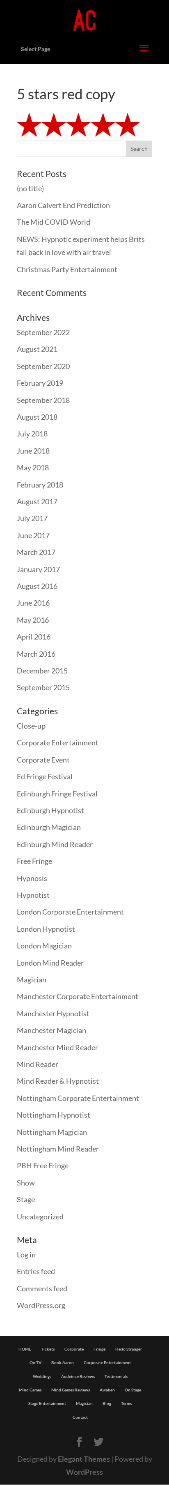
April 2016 (33, 636)
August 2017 (37, 501)
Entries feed (36, 1271)
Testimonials (116, 1376)
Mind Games (30, 1389)
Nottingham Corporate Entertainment (78, 1098)
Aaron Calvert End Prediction (63, 205)
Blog (107, 1403)
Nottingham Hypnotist (53, 1114)
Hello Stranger (128, 1348)
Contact (80, 1417)
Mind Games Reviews (70, 1389)
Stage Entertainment (47, 1403)
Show (26, 1182)
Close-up (31, 725)
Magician (31, 979)
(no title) (30, 188)
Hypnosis (32, 878)
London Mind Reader (50, 962)
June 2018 (33, 450)
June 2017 (33, 535)
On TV (35, 1362)
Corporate (74, 1348)
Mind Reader (37, 1064)
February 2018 (40, 484)
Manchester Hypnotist (53, 1013)
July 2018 (32, 433)
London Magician (44, 945)
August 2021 (37, 348)
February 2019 (40, 382)
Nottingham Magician (52, 1131)
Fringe (99, 1348)
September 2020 (43, 366)
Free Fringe (34, 861)
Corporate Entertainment (57, 742)
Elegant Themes (84, 1458)
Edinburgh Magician (49, 827)
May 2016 (33, 619)
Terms (126, 1403)
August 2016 (37, 585)
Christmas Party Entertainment (67, 269)
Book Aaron (62, 1362)
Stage (26, 1199)
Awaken (107, 1389)
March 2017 (36, 552)
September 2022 (43, 332)
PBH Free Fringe (43, 1165)
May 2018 (33, 467)
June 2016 (33, 602)
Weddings (42, 1376)
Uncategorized (40, 1216)
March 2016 (36, 653)
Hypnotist (33, 894)
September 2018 (43, 400)
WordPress (84, 1471)
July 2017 (32, 518)
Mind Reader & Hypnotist (58, 1080)
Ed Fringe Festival (45, 776)
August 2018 (37, 416)
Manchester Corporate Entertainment (77, 996)
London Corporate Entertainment (70, 911)
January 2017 (38, 569)
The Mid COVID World (53, 221)
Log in (26, 1254)
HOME (24, 1348)
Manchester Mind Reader (57, 1047)
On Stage (133, 1389)
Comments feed (42, 1288)
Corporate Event (43, 759)
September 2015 (43, 687)
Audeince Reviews (78, 1376)
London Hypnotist (46, 928)
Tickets (48, 1348)
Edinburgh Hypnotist (50, 810)
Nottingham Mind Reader (58, 1148)
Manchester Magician (51, 1030)
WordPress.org (41, 1305)
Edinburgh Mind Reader (55, 844)
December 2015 (42, 670)
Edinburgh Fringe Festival (57, 793)
